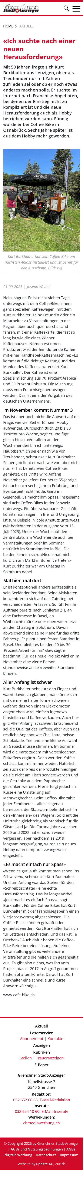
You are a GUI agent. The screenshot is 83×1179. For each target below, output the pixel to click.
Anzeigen (41, 1045)
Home (8, 26)
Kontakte (55, 1038)
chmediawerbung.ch (41, 1122)
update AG (44, 1164)
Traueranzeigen (50, 1057)
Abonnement (31, 1038)
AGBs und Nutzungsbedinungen (37, 1149)
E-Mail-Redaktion (55, 1099)
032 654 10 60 (27, 1111)
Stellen (26, 1057)
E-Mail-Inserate (55, 1111)
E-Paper (41, 1064)
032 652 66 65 (25, 1099)
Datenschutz (46, 1155)
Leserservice (41, 1032)
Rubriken (41, 1052)
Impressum (69, 1155)
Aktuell (41, 1026)
